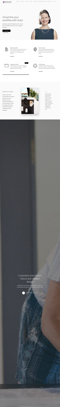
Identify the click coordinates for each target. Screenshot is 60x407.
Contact (26, 1)
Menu (18, 1)
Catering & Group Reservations (39, 1)
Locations (22, 1)
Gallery (30, 1)
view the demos (5, 32)
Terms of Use (49, 1)
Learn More (12, 56)
